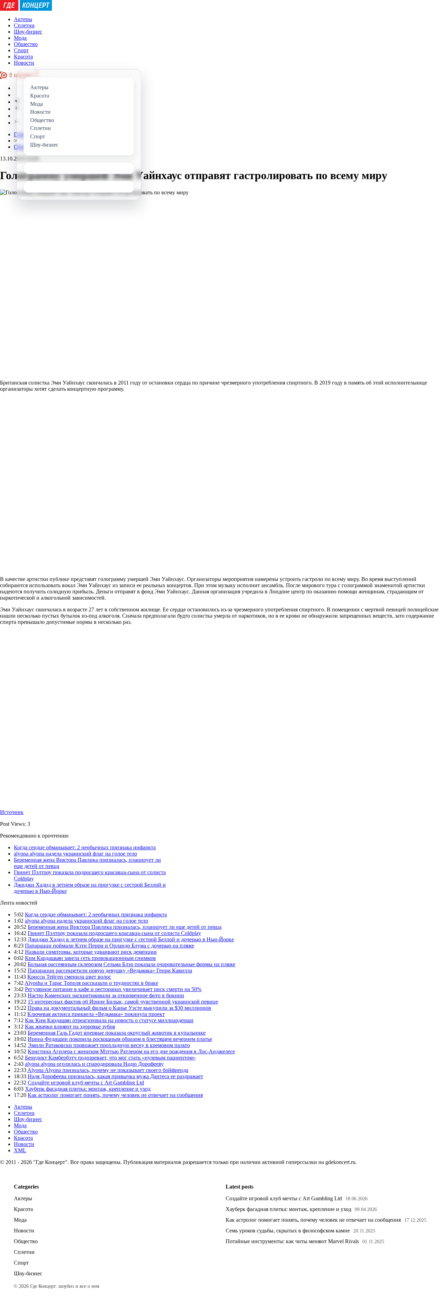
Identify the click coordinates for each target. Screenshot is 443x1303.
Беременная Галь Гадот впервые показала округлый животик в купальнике (117, 1033)
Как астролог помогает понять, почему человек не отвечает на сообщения (115, 1095)
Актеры (23, 19)
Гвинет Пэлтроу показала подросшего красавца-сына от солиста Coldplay (114, 933)
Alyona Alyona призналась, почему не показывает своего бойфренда (107, 1070)
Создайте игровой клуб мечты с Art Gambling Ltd (86, 1082)
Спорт (21, 50)
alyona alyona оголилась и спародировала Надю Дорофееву (94, 1064)
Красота (23, 56)
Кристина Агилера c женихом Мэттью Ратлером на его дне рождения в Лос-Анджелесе (131, 1051)
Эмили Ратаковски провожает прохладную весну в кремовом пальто (109, 1045)
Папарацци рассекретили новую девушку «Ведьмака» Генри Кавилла (110, 970)
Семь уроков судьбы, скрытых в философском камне (288, 1230)
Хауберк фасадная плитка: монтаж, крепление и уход (88, 1089)
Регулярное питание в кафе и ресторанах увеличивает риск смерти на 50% (113, 989)
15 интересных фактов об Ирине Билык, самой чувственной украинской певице (123, 1002)
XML (20, 1150)
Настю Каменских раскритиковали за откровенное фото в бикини (106, 995)
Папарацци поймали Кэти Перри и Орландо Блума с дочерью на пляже (109, 946)
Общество (26, 44)
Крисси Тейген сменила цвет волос (69, 977)
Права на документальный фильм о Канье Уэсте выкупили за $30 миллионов (119, 1008)
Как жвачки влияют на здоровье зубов (70, 1026)
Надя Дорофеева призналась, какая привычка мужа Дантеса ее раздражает (115, 1076)
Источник (12, 812)
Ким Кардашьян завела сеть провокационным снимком (90, 958)
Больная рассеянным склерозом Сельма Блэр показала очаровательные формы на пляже (131, 964)
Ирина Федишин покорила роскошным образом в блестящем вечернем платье (120, 1039)
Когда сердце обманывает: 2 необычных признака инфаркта (85, 847)
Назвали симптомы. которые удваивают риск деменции (91, 952)
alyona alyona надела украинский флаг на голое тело (75, 854)
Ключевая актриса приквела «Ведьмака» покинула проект (96, 1014)
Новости (24, 63)
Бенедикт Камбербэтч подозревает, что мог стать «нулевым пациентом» (110, 1058)
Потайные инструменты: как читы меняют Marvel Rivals (292, 1241)
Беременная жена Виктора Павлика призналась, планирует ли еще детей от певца (125, 927)
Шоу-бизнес (28, 32)
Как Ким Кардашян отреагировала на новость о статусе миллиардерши (109, 1020)
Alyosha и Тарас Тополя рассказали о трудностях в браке (91, 983)
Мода (20, 38)
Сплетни (24, 25)
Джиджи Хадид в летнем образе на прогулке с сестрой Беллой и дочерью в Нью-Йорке (131, 939)
